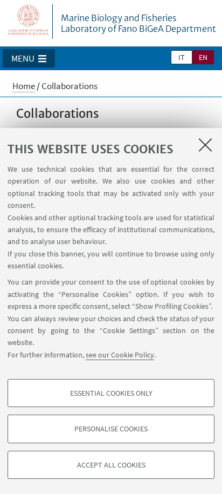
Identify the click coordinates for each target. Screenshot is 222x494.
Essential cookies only (111, 393)
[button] (29, 58)
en (203, 57)
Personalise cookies (111, 429)
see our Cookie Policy (120, 355)
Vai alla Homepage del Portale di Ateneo (28, 21)
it (181, 57)
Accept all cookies (111, 465)
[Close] (205, 144)
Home (23, 86)
